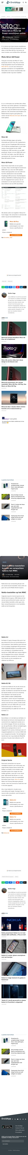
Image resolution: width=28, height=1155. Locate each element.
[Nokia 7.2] (6, 822)
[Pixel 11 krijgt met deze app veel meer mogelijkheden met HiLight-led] (5, 506)
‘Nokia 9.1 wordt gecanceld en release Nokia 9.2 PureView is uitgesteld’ (13, 1001)
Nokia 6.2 (13, 800)
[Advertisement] (14, 88)
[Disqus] (14, 434)
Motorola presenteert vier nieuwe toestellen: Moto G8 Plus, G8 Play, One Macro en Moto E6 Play (13, 384)
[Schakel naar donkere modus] (23, 2)
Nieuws (8, 16)
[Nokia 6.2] (6, 805)
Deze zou (17, 779)
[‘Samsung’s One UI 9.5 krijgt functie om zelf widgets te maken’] (5, 517)
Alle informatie (16, 235)
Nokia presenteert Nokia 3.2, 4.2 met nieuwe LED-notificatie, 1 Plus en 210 (13, 933)
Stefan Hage (10, 37)
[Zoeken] (26, 2)
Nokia (16, 876)
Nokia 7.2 (13, 817)
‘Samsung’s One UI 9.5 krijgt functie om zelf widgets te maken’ (17, 517)
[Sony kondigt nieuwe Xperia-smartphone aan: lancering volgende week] (5, 497)
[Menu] (2, 2)
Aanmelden (5, 1144)
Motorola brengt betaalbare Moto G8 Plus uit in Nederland (13, 338)
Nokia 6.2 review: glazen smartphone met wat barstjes (13, 956)
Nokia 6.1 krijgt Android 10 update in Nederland (13, 978)
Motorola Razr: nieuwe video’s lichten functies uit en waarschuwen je (13, 407)
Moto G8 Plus (5, 66)
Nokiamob (6, 833)
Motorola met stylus (15, 115)
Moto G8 (4, 281)
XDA (11, 237)
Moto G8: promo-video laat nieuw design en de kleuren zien (12, 361)
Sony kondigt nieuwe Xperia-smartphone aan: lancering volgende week (18, 496)
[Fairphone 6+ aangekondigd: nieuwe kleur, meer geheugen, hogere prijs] (5, 485)
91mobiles (6, 237)
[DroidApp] (13, 2)
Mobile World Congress (7, 876)
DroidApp (3, 16)
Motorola (10, 281)
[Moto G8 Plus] (6, 226)
